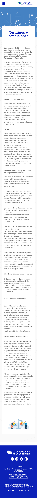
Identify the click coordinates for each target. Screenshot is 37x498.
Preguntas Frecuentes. (19, 476)
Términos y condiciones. (18, 478)
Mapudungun (24, 490)
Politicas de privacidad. (18, 474)
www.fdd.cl (18, 471)
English (11, 490)
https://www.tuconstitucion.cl (16, 485)
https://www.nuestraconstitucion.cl (18, 487)
